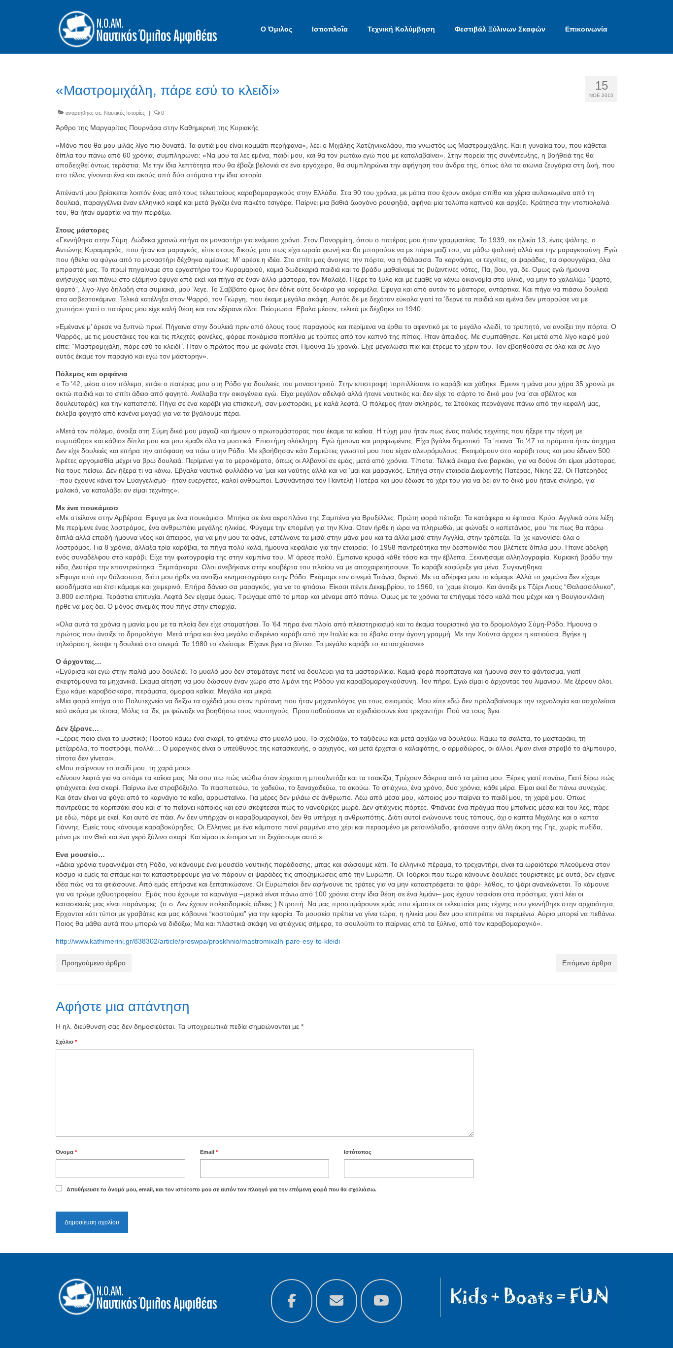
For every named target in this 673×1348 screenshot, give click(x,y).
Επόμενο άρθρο (586, 963)
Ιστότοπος (357, 1152)
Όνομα (66, 1152)
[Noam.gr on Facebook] (291, 1301)
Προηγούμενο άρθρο (94, 963)
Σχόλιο (66, 1042)
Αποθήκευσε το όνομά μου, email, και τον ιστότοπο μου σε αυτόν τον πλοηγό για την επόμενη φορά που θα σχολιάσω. (221, 1189)
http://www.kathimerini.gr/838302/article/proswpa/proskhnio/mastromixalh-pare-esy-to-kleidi (198, 941)
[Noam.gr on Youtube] (381, 1301)
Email (209, 1152)
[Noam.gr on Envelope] (336, 1301)
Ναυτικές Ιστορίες (124, 113)
